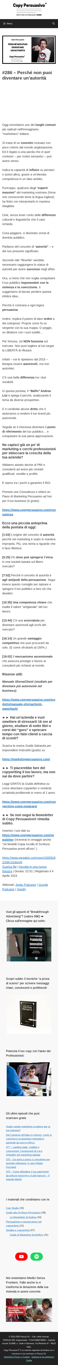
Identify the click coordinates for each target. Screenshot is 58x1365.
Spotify (21, 889)
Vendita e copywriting (18, 1230)
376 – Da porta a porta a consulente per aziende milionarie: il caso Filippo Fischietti (28, 1163)
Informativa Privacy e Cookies (17, 1357)
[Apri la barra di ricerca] (53, 23)
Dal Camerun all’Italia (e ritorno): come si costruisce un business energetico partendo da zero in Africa (29, 1139)
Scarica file (9, 866)
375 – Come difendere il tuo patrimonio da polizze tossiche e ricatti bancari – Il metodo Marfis (28, 1175)
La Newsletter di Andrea (23, 1217)
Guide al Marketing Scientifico (26, 1234)
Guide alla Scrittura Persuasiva (23, 1212)
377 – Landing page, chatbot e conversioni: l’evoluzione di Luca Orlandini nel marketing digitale (24, 1151)
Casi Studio (12, 1208)
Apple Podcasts (25, 884)
